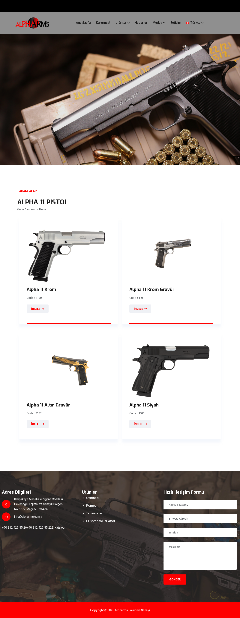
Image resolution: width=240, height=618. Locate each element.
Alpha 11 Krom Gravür (151, 289)
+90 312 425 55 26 (14, 527)
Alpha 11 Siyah (144, 405)
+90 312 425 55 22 (39, 527)
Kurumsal (103, 23)
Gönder (175, 579)
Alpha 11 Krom (41, 289)
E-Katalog (58, 527)
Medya (157, 23)
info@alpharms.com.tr (28, 516)
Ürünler (121, 23)
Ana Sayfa (83, 23)
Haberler (141, 23)
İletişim (175, 23)
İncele (35, 309)
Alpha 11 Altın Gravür (48, 405)
